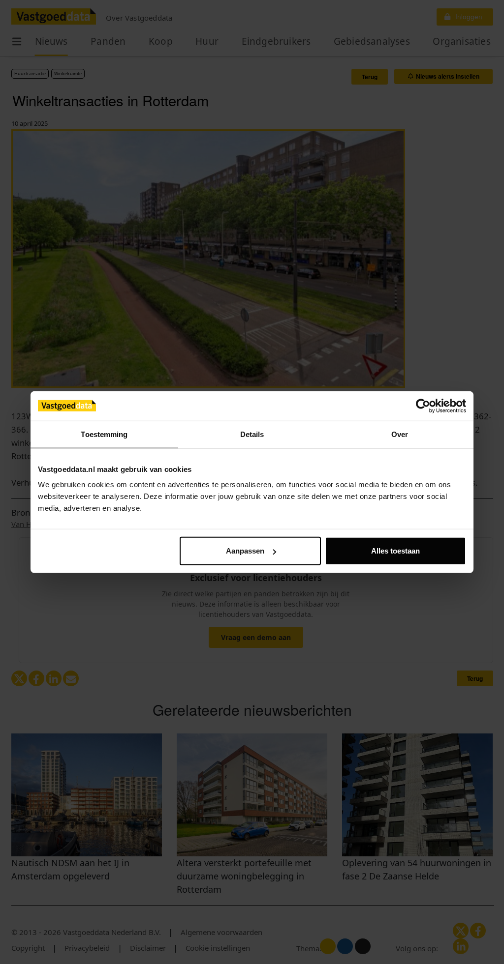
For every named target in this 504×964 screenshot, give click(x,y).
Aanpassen (245, 551)
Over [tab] (399, 434)
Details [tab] (252, 434)
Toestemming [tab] (104, 434)
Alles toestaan (395, 551)
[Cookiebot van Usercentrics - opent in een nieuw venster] (423, 405)
